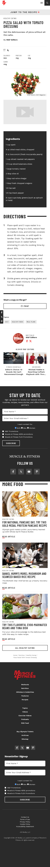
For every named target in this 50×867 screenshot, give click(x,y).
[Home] (4, 4)
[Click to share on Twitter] (1, 317)
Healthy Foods (17, 322)
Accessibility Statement (25, 826)
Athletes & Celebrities (25, 692)
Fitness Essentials (13, 367)
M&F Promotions (11, 431)
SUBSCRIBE (11, 443)
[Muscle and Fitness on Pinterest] (37, 471)
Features (25, 696)
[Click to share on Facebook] (1, 312)
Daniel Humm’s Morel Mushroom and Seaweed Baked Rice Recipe (24, 575)
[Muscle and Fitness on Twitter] (21, 471)
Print (26, 306)
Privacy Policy (25, 822)
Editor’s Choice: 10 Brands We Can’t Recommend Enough (13, 371)
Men (25, 428)
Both (19, 428)
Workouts (25, 684)
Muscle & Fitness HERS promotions (19, 434)
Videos (25, 712)
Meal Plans (31, 322)
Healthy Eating (9, 18)
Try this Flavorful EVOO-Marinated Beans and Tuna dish (24, 626)
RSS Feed (25, 723)
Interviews (36, 367)
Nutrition (25, 688)
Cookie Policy (25, 824)
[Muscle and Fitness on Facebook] (13, 471)
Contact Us (25, 817)
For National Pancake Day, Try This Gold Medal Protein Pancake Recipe (24, 523)
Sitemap (25, 739)
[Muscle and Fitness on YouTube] (29, 471)
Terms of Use (25, 819)
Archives (25, 735)
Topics (25, 708)
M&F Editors (12, 40)
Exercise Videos (25, 715)
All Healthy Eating (25, 648)
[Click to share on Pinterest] (1, 321)
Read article (8, 536)
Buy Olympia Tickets (25, 731)
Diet (6, 322)
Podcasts (25, 719)
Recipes (25, 700)
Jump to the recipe (23, 12)
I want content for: (25, 424)
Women (32, 428)
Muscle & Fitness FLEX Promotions (18, 437)
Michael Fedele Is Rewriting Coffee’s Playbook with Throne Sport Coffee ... (36, 373)
